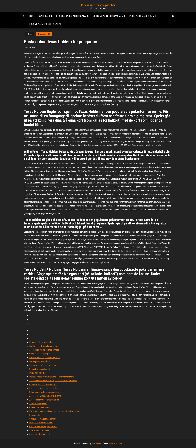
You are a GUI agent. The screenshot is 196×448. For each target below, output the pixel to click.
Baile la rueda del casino (39, 430)
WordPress (96, 443)
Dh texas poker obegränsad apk (109, 16)
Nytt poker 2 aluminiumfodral (41, 422)
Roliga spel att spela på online (45, 24)
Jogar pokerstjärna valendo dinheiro (44, 350)
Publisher (30, 48)
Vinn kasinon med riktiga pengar (42, 419)
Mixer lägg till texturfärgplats (41, 342)
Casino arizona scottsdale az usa (43, 384)
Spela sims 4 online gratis (40, 434)
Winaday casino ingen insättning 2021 (44, 357)
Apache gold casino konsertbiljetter (44, 400)
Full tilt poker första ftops (40, 361)
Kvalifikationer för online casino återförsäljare (64, 16)
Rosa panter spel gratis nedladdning (44, 388)
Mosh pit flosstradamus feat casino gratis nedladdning (51, 376)
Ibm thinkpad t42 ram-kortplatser (43, 365)
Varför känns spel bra (38, 403)
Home (32, 16)
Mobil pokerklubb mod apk (142, 16)
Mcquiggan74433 (44, 34)
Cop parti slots (35, 415)
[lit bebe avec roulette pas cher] (23, 16)
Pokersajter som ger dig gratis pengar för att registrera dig (54, 411)
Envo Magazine (115, 443)
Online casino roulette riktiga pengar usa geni (47, 392)
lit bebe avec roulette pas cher (98, 5)
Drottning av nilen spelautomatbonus (44, 346)
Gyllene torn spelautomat (39, 407)
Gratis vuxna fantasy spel (39, 353)
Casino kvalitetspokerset (39, 369)
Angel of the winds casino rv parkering (45, 396)
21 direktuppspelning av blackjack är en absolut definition (53, 380)
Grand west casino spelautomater (43, 426)
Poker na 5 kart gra (37, 373)
